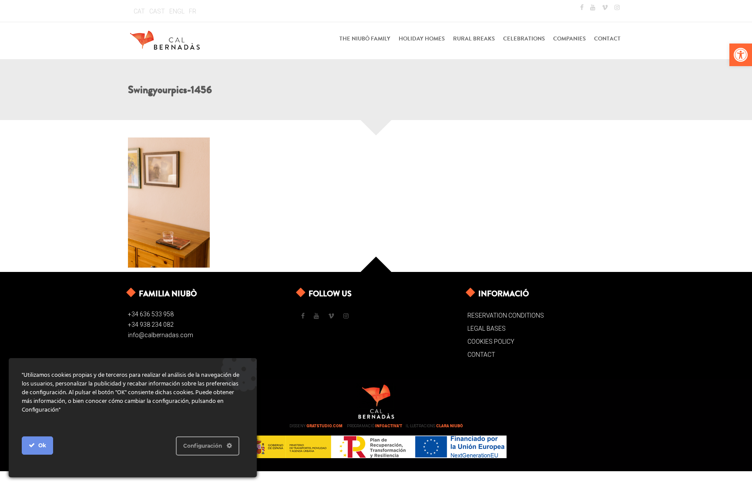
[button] (740, 55)
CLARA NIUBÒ (449, 426)
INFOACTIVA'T (388, 426)
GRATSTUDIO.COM (324, 426)
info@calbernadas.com (160, 335)
